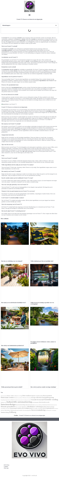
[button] (29, 15)
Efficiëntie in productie (18, 397)
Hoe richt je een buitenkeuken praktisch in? (12, 345)
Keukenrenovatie (53, 404)
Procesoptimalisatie (48, 408)
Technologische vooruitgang (51, 410)
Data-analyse (26, 395)
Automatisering (4, 395)
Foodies (16, 415)
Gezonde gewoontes (26, 399)
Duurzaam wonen (7, 397)
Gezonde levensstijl (37, 399)
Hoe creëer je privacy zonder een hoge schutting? (43, 387)
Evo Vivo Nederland (37, 468)
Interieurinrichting (20, 404)
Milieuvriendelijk (18, 406)
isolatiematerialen (46, 404)
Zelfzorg (12, 412)
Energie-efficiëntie (36, 397)
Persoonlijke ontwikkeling (37, 408)
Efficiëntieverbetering (27, 397)
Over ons (6, 468)
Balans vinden (10, 395)
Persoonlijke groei (27, 408)
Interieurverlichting (38, 404)
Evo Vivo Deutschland (37, 461)
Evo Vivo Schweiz (36, 471)
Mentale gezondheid (8, 407)
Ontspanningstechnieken (16, 408)
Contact (6, 466)
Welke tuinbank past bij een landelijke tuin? (42, 261)
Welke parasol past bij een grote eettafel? (11, 387)
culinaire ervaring (18, 395)
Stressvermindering (38, 410)
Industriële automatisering (19, 402)
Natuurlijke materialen (5, 408)
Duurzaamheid (47, 395)
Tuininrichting (5, 412)
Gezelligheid (12, 399)
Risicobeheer (7, 410)
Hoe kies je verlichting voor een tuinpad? (11, 261)
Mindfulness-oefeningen (35, 406)
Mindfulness (24, 406)
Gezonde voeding (51, 399)
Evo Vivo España (36, 464)
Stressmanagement (27, 410)
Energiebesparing (48, 397)
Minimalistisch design (48, 406)
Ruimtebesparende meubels (16, 410)
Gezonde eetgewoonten (18, 399)
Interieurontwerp (30, 404)
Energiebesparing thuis (5, 399)
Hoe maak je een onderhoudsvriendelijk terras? (13, 302)
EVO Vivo (6, 465)
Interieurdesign (8, 404)
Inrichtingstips (35, 402)
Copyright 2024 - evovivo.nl (29, 475)
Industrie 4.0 (3, 402)
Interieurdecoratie (44, 402)
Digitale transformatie (37, 395)
